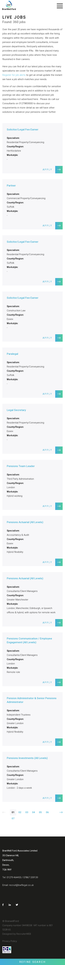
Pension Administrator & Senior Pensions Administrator (31, 700)
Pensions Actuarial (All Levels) (25, 522)
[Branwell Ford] (9, 7)
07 (13, 818)
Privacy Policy (9, 941)
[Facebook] (3, 904)
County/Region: (15, 146)
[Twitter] (17, 904)
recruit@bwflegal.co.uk (21, 885)
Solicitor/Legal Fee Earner (22, 129)
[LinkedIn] (10, 904)
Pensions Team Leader (21, 466)
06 (47, 812)
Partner (11, 185)
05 (40, 812)
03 (26, 812)
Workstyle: (12, 155)
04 (33, 812)
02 (19, 812)
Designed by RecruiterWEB (16, 933)
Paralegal (12, 353)
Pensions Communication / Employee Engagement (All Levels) (29, 640)
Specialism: (13, 138)
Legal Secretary (16, 410)
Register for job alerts (14, 75)
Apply (47, 169)
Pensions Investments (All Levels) (27, 758)
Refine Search (32, 961)
